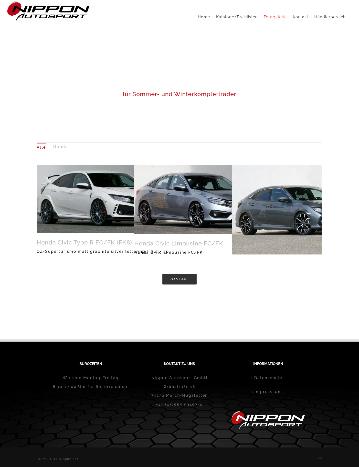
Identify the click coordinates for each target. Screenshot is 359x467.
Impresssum (268, 391)
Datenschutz (268, 378)
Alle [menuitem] (41, 147)
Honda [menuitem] (60, 146)
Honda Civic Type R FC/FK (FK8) (84, 242)
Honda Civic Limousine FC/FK (178, 243)
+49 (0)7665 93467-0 (179, 404)
